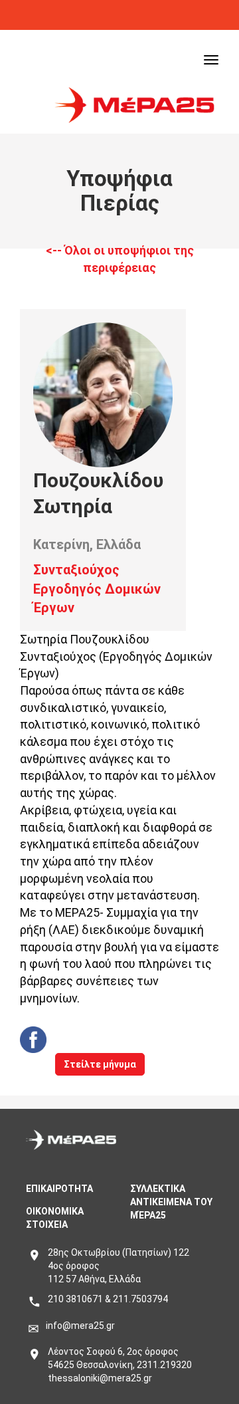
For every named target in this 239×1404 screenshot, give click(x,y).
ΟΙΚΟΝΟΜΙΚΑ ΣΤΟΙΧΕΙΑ (55, 1218)
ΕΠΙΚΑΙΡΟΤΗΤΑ (59, 1188)
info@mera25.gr (80, 1325)
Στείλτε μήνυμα (100, 1064)
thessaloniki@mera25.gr (100, 1378)
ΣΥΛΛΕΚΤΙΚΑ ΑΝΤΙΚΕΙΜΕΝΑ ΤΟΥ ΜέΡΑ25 (171, 1202)
